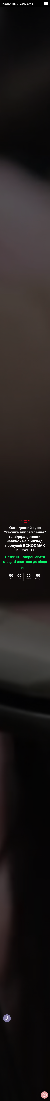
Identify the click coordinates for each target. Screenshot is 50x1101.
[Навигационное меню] (46, 3)
